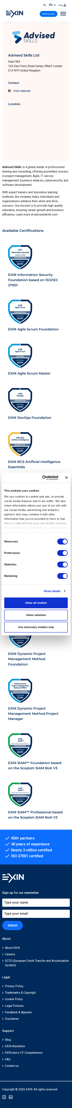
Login (61, 5)
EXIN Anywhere (15, 1046)
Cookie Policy (14, 999)
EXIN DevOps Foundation (29, 418)
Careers (10, 954)
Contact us (12, 1066)
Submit (12, 925)
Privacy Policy (14, 986)
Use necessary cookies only (36, 627)
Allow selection (36, 615)
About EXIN (12, 948)
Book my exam (48, 14)
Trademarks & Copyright (20, 992)
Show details (52, 591)
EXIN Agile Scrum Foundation (33, 329)
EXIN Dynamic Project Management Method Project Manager (33, 713)
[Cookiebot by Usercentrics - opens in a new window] (43, 477)
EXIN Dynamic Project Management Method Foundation (27, 659)
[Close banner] (66, 477)
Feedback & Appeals (18, 1012)
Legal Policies (14, 1006)
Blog (8, 1039)
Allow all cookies (36, 602)
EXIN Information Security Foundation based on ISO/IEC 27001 (33, 280)
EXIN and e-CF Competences (24, 1052)
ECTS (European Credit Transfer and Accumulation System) (37, 963)
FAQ (7, 1059)
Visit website (21, 91)
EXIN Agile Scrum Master (29, 373)
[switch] (62, 553)
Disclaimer (12, 1019)
